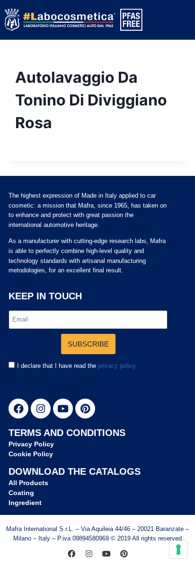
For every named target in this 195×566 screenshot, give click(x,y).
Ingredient (25, 502)
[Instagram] (41, 408)
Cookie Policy (31, 454)
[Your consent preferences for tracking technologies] (178, 549)
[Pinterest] (85, 408)
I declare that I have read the (76, 365)
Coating (21, 492)
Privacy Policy (31, 444)
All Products (28, 483)
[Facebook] (18, 408)
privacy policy (117, 365)
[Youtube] (63, 408)
